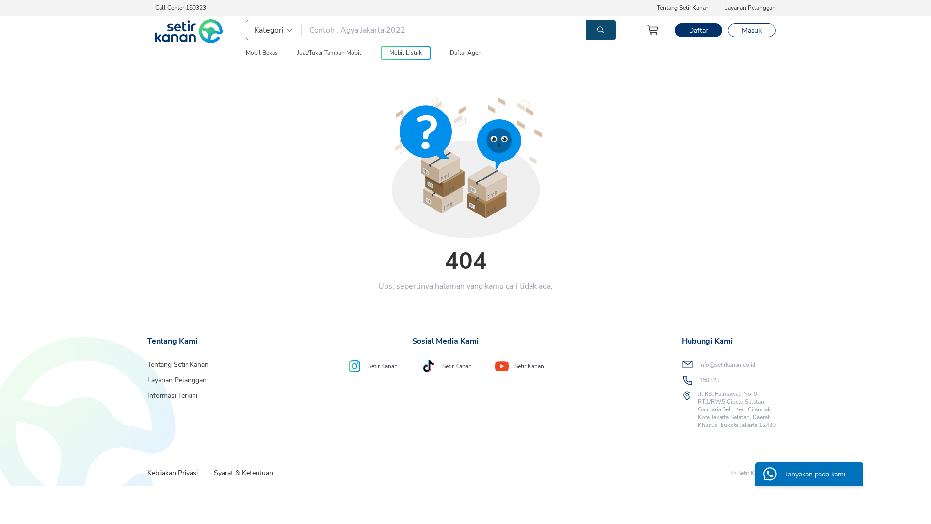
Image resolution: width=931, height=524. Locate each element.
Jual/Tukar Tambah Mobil (329, 53)
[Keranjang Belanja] (653, 30)
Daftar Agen (466, 53)
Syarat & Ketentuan (243, 472)
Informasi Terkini (172, 395)
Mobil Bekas (262, 53)
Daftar (698, 30)
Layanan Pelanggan (750, 8)
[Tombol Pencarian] (601, 30)
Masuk (752, 30)
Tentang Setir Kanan (683, 8)
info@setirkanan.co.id (727, 365)
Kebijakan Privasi (172, 472)
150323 (709, 380)
